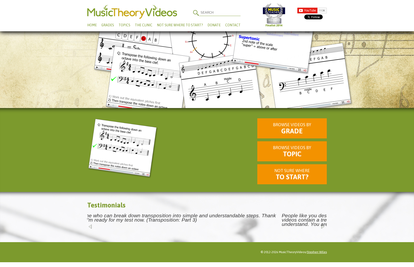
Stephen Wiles (317, 252)
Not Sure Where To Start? (180, 25)
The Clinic (143, 25)
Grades (107, 25)
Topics (124, 25)
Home (92, 25)
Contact (233, 25)
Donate (214, 25)
